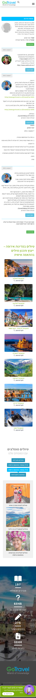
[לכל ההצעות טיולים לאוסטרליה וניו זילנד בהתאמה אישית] (18, 508)
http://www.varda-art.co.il (25, 65)
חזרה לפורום (30, 44)
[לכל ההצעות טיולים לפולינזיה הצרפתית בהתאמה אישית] (18, 532)
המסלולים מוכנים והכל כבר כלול (12, 690)
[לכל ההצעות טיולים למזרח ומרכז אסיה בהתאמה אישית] (18, 485)
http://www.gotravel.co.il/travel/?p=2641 (19, 97)
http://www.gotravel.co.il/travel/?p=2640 (19, 110)
